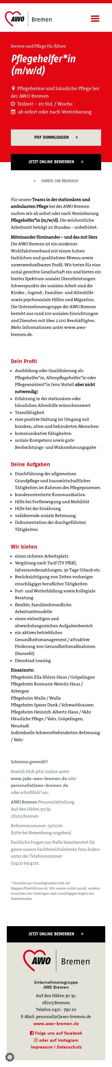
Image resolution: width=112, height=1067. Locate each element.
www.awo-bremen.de (56, 1023)
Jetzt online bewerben (55, 162)
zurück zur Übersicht (57, 180)
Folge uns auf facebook (58, 1033)
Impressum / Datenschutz (56, 1047)
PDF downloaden (55, 137)
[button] (10, 1057)
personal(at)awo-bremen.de (39, 785)
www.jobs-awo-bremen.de (39, 778)
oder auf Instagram (58, 1040)
